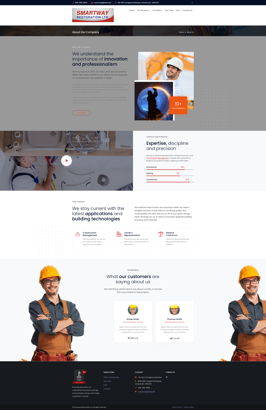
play (66, 160)
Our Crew (107, 381)
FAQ (105, 385)
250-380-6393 (81, 2)
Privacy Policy (189, 407)
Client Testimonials (111, 377)
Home (181, 32)
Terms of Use (177, 407)
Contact (106, 389)
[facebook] (166, 377)
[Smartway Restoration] (93, 15)
